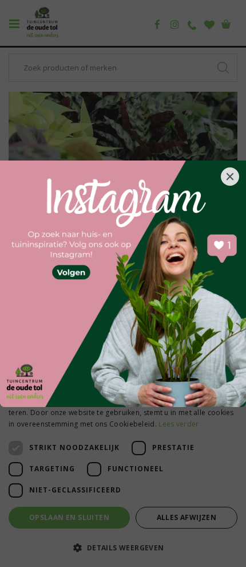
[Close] (230, 176)
